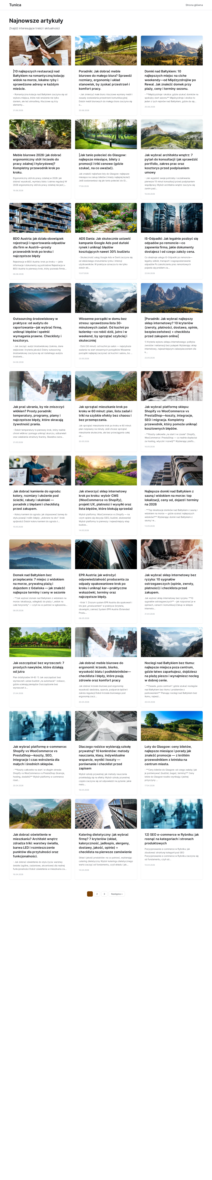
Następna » (117, 894)
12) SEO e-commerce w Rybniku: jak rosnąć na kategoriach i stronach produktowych (172, 839)
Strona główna (194, 5)
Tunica (15, 5)
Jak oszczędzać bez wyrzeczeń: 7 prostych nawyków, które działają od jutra (38, 667)
